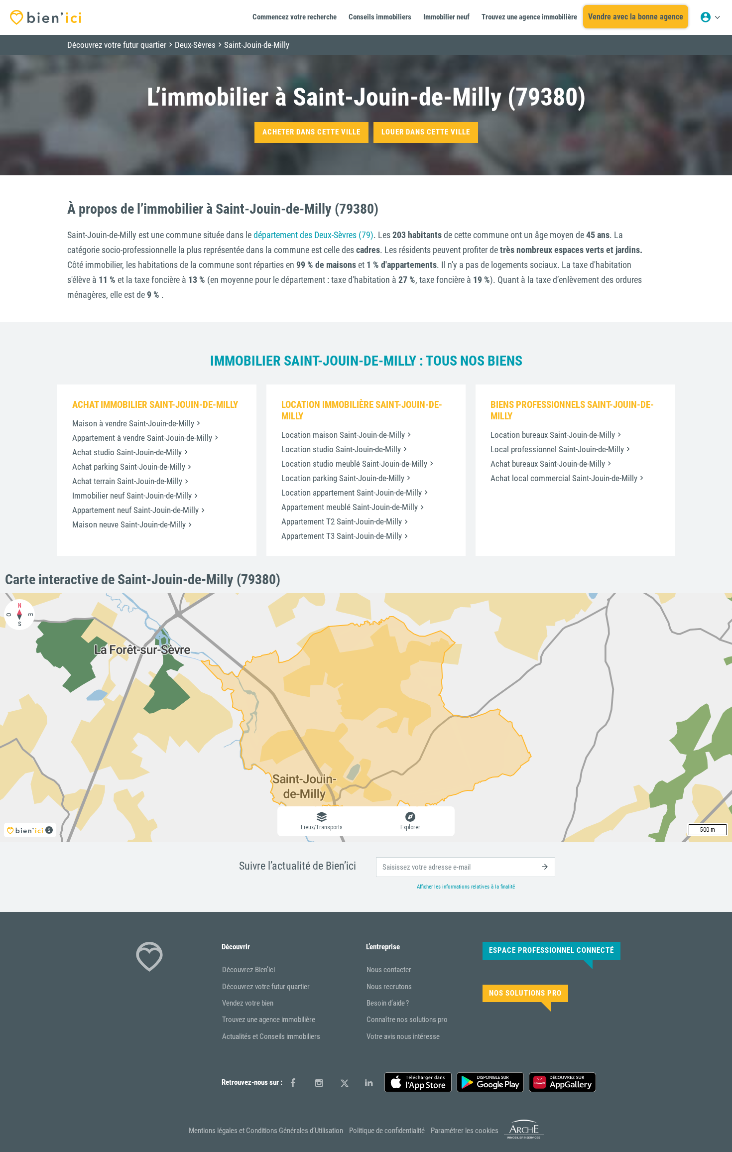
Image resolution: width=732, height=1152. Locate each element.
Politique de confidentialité (387, 1130)
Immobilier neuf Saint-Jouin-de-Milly (132, 496)
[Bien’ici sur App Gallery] (562, 1082)
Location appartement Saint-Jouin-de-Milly (351, 493)
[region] (366, 717)
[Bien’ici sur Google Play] (490, 1082)
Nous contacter (388, 969)
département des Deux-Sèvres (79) (313, 235)
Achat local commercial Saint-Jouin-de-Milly (563, 478)
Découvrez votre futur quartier (266, 986)
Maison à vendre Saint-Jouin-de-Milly (133, 423)
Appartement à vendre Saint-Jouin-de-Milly (142, 438)
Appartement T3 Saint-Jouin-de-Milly (341, 536)
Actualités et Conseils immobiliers (271, 1036)
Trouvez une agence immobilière (268, 1019)
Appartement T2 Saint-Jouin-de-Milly (341, 521)
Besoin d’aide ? (387, 1003)
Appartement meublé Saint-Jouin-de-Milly (349, 507)
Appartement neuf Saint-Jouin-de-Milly (135, 510)
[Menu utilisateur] (710, 17)
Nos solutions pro (525, 993)
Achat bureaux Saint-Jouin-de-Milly (547, 464)
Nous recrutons (389, 986)
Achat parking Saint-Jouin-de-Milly (128, 467)
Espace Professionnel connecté (551, 950)
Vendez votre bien (247, 1003)
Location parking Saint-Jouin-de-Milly (342, 478)
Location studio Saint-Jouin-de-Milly (341, 449)
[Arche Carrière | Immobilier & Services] (524, 1137)
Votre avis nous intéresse (403, 1036)
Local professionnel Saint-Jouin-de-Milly (557, 449)
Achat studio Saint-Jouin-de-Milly (127, 452)
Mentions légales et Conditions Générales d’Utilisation (266, 1130)
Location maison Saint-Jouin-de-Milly (343, 435)
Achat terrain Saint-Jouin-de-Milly (127, 481)
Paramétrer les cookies (464, 1130)
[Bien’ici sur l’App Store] (418, 1082)
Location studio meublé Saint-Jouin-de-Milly (354, 464)
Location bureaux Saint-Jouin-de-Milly (552, 435)
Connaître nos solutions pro (407, 1019)
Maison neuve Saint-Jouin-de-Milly (129, 524)
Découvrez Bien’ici (248, 969)
